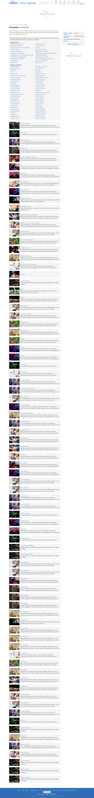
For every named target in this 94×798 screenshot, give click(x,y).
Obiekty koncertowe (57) (42, 51)
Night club (38, 90)
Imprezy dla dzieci (40, 79)
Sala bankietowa (40, 100)
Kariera (19, 790)
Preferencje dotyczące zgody (70, 790)
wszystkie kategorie (73, 44)
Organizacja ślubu (40, 94)
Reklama (27, 790)
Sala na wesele (39, 103)
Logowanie (47, 792)
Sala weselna (14, 105)
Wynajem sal (14, 114)
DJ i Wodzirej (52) (40, 44)
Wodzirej (13, 113)
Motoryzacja (77, 39)
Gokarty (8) (39, 62)
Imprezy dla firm (15, 81)
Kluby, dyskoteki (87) (16, 51)
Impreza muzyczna (16, 77)
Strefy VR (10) (14, 60)
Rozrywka (76, 33)
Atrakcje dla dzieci (15, 68)
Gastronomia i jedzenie (67, 37)
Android (49, 794)
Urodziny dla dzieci (41, 109)
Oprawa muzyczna (16, 92)
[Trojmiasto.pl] (13, 2)
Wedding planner (15, 111)
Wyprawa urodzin (40, 114)
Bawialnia (13, 70)
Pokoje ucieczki (15, 98)
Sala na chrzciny (40, 101)
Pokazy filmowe (40, 96)
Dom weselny (14, 74)
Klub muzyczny (15, 85)
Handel (65, 41)
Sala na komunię (15, 103)
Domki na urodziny (41, 74)
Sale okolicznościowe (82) (17, 58)
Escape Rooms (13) (40, 45)
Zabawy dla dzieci (15, 116)
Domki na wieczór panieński (18, 75)
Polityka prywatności (34, 790)
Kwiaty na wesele (15, 87)
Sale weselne (14, 107)
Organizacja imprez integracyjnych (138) (46, 53)
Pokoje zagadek (40, 98)
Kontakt (42, 790)
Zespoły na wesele (40, 116)
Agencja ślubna (15, 66)
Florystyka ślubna (40, 75)
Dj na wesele (39, 72)
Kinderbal (13, 83)
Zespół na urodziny (41, 118)
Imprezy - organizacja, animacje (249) (20, 47)
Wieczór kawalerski (41, 111)
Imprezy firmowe (40, 81)
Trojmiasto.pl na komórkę (57, 790)
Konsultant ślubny (40, 85)
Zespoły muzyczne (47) (41, 60)
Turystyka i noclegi (78, 36)
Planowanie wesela (16, 96)
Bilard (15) (14, 62)
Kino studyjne (39, 83)
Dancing (38, 70)
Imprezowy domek (16, 79)
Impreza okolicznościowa (42, 77)
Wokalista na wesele (41, 113)
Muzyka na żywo (15, 90)
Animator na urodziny (41, 66)
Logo (23, 790)
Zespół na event (15, 118)
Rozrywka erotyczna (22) (42, 57)
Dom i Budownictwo (68, 39)
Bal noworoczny (40, 68)
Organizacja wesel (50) (41, 55)
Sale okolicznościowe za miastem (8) (45, 58)
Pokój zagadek (15, 100)
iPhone (54, 794)
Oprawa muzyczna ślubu (17, 94)
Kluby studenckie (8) (41, 49)
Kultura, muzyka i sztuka (68, 33)
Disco (12, 72)
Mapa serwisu (48, 790)
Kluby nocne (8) (15, 49)
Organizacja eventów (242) (17, 53)
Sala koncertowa (15, 101)
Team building (39, 107)
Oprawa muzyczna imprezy (43, 92)
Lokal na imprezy (40, 87)
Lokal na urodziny (15, 88)
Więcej (81, 3)
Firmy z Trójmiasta (28, 3)
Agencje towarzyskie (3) (17, 44)
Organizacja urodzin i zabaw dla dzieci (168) (22, 55)
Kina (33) (38, 47)
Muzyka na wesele (40, 88)
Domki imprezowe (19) (16, 45)
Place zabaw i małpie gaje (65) (18, 57)
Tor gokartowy (15, 109)
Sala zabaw (39, 105)
